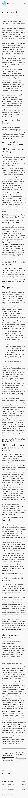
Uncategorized (6, 18)
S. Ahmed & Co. (11, 3)
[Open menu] (25, 4)
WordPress (11, 794)
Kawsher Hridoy (15, 16)
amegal (4, 432)
